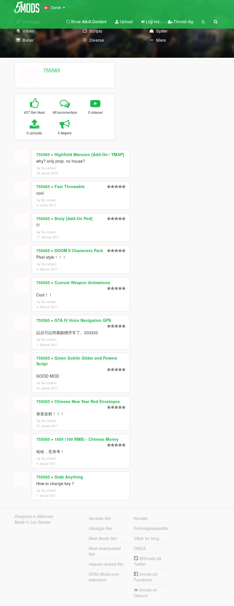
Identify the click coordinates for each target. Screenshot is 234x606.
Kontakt (141, 518)
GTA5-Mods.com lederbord (104, 577)
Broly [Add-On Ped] (73, 218)
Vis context (48, 168)
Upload (126, 21)
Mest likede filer (103, 538)
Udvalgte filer (100, 528)
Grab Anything (69, 477)
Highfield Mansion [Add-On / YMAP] (89, 154)
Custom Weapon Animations (82, 282)
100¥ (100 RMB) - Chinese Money (87, 439)
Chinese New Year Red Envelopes (87, 401)
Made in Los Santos (33, 522)
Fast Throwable (70, 186)
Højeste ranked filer (106, 564)
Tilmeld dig (182, 21)
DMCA (140, 548)
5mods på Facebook (145, 577)
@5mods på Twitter (147, 561)
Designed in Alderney (34, 516)
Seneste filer (100, 518)
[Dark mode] (203, 21)
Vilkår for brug (146, 538)
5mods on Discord (145, 592)
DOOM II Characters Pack (79, 250)
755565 (51, 70)
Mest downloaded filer (105, 551)
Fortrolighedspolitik (151, 528)
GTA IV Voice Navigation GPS (83, 320)
